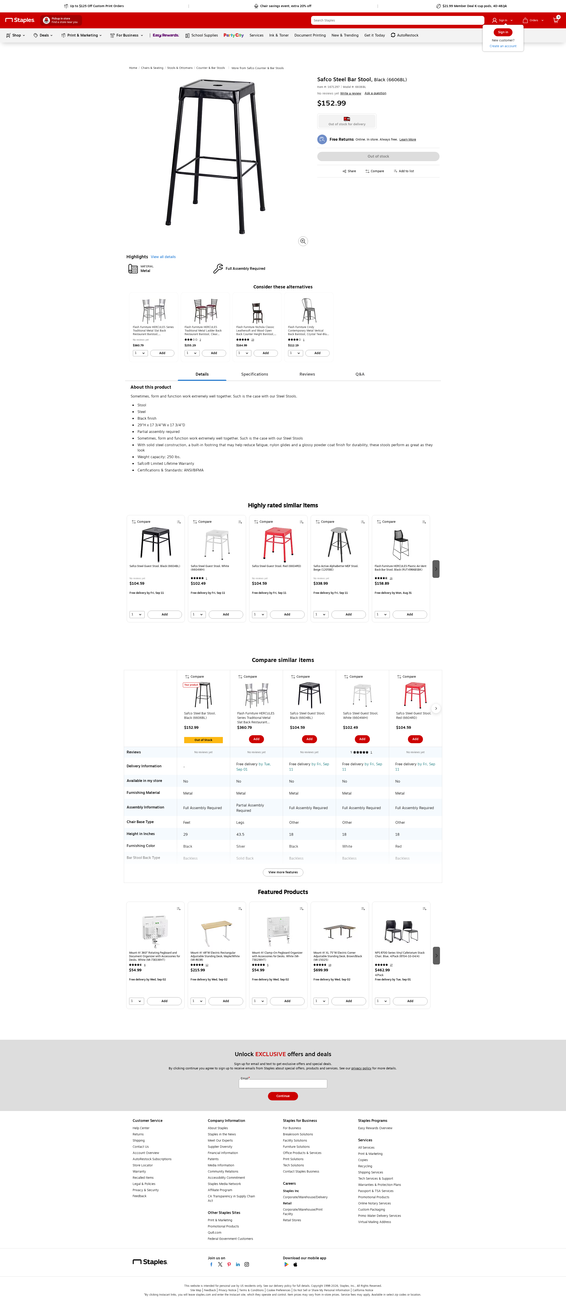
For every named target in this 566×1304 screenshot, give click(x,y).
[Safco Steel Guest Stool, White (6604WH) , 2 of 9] (362, 696)
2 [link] (200, 339)
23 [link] (252, 339)
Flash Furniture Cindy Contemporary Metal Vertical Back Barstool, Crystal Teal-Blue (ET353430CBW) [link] (308, 330)
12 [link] (207, 965)
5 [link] (267, 965)
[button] (480, 20)
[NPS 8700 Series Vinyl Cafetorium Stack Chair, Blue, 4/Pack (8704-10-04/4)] (401, 931)
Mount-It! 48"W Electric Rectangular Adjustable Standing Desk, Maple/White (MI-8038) (215, 956)
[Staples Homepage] (20, 20)
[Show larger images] (303, 241)
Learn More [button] (408, 139)
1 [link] (303, 339)
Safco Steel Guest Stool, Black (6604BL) (155, 566)
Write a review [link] (350, 93)
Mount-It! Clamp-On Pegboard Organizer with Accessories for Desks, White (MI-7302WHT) (277, 956)
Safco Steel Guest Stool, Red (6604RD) (276, 566)
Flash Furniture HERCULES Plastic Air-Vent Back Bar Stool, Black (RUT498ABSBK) (400, 568)
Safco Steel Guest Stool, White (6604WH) (210, 568)
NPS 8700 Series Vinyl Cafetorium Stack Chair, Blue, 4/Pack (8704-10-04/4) (399, 954)
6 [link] (144, 965)
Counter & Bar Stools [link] (210, 68)
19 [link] (330, 965)
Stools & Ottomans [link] (180, 68)
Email (245, 1079)
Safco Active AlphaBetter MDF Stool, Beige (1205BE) (336, 568)
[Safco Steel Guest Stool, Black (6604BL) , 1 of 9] (309, 696)
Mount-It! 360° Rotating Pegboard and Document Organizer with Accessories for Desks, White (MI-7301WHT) (154, 956)
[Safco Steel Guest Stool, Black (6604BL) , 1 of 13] (156, 545)
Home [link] (133, 68)
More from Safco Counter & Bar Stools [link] (258, 68)
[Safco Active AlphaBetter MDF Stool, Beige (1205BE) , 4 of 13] (339, 545)
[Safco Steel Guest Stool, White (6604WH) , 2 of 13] (217, 545)
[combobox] (397, 20)
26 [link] (391, 578)
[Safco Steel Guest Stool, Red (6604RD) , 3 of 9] (415, 696)
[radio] (347, 121)
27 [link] (391, 965)
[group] (153, 327)
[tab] (202, 374)
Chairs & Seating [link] (152, 68)
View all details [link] (163, 257)
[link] (94, 6)
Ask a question (375, 93)
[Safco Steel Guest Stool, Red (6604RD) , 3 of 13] (278, 545)
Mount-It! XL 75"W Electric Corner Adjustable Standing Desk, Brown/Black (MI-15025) (338, 956)
